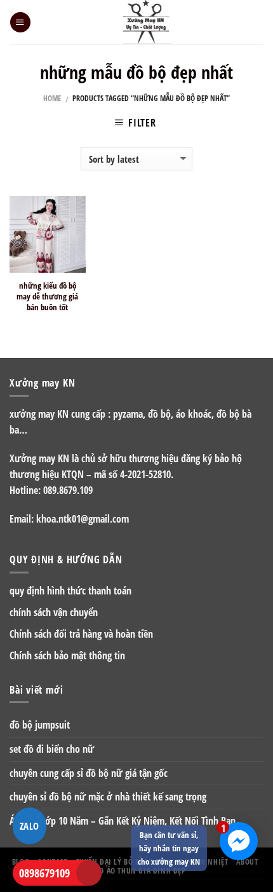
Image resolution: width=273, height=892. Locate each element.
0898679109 (44, 873)
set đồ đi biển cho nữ (52, 749)
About (247, 861)
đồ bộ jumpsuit (40, 725)
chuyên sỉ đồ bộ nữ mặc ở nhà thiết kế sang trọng (108, 797)
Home (52, 98)
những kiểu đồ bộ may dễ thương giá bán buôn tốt (47, 296)
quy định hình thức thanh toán (70, 591)
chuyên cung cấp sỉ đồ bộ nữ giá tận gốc (89, 773)
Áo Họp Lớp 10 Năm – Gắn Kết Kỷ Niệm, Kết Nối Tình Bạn (123, 821)
